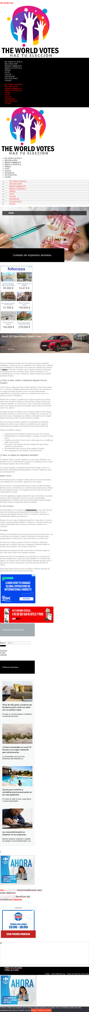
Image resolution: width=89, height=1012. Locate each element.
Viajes (8, 80)
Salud (8, 74)
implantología (31, 510)
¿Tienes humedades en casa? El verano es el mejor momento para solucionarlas (16, 749)
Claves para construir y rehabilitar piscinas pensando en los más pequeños (17, 792)
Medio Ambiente (13, 66)
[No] (52, 1011)
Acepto (34, 1010)
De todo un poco (13, 62)
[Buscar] (3, 646)
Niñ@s (8, 70)
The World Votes (6, 3)
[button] (17, 651)
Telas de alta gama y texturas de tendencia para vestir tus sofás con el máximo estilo (17, 707)
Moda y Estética (13, 68)
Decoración (11, 64)
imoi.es (5, 369)
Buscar (2, 643)
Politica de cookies (44, 1010)
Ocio (7, 72)
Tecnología (11, 78)
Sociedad (10, 76)
